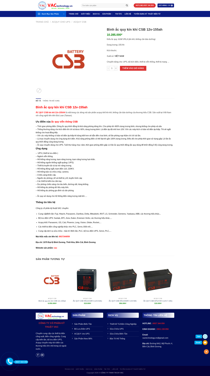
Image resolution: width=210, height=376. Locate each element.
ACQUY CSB (79, 22)
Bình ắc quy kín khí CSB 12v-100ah (52, 301)
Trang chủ (42, 22)
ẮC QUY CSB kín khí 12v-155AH (50, 112)
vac (55, 248)
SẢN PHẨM (106, 14)
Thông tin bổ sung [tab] (51, 101)
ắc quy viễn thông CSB (64, 121)
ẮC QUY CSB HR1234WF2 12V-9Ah (123, 301)
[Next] (174, 286)
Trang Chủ (73, 14)
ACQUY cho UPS (61, 22)
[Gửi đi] (127, 5)
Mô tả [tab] (38, 101)
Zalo (198, 336)
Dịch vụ (96, 14)
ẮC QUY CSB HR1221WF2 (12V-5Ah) (87, 301)
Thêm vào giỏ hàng (133, 68)
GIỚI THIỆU (85, 14)
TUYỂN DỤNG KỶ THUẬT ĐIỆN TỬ (147, 14)
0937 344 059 (21, 362)
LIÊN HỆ (128, 14)
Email (198, 342)
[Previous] (36, 286)
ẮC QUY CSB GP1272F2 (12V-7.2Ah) (157, 301)
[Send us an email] (42, 355)
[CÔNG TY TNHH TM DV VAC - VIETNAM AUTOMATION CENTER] (56, 5)
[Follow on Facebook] (38, 355)
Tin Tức (118, 14)
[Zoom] (39, 90)
